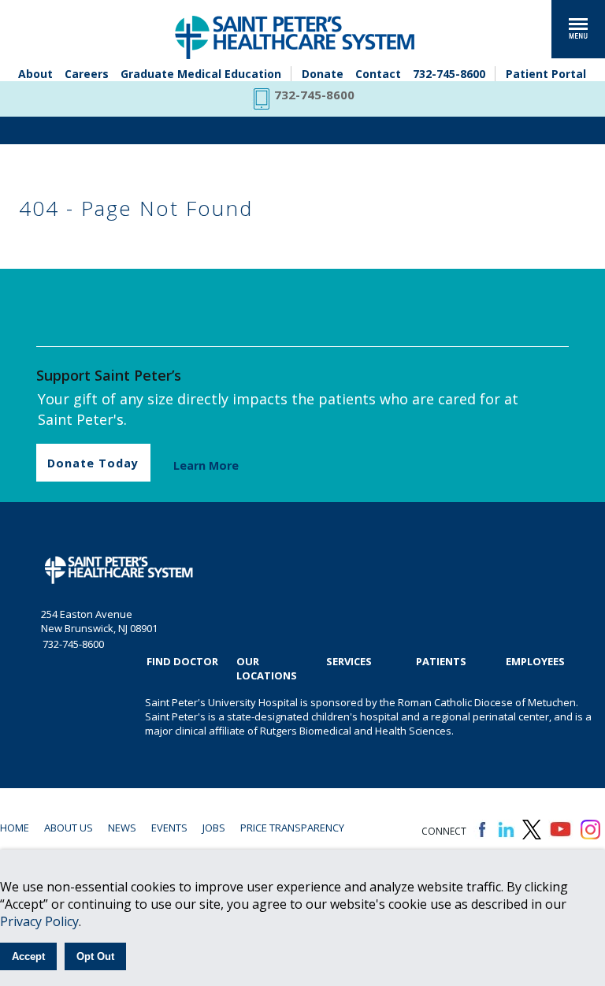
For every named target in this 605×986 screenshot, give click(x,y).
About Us (68, 827)
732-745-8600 (449, 73)
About (35, 73)
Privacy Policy (39, 921)
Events (169, 827)
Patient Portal (546, 73)
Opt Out (95, 956)
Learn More (206, 465)
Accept (28, 956)
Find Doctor (182, 661)
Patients (441, 661)
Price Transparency (292, 827)
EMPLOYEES (535, 661)
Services (349, 661)
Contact (378, 73)
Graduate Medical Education (201, 73)
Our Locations (266, 668)
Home (14, 827)
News (122, 827)
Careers (87, 73)
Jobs (213, 827)
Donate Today (93, 463)
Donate (322, 73)
